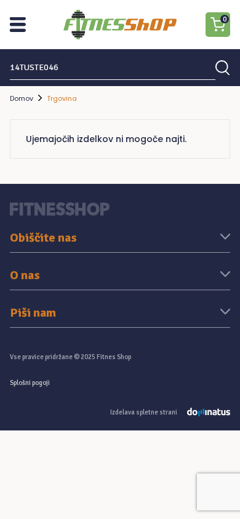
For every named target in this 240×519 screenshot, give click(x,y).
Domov (21, 98)
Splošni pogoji (30, 383)
